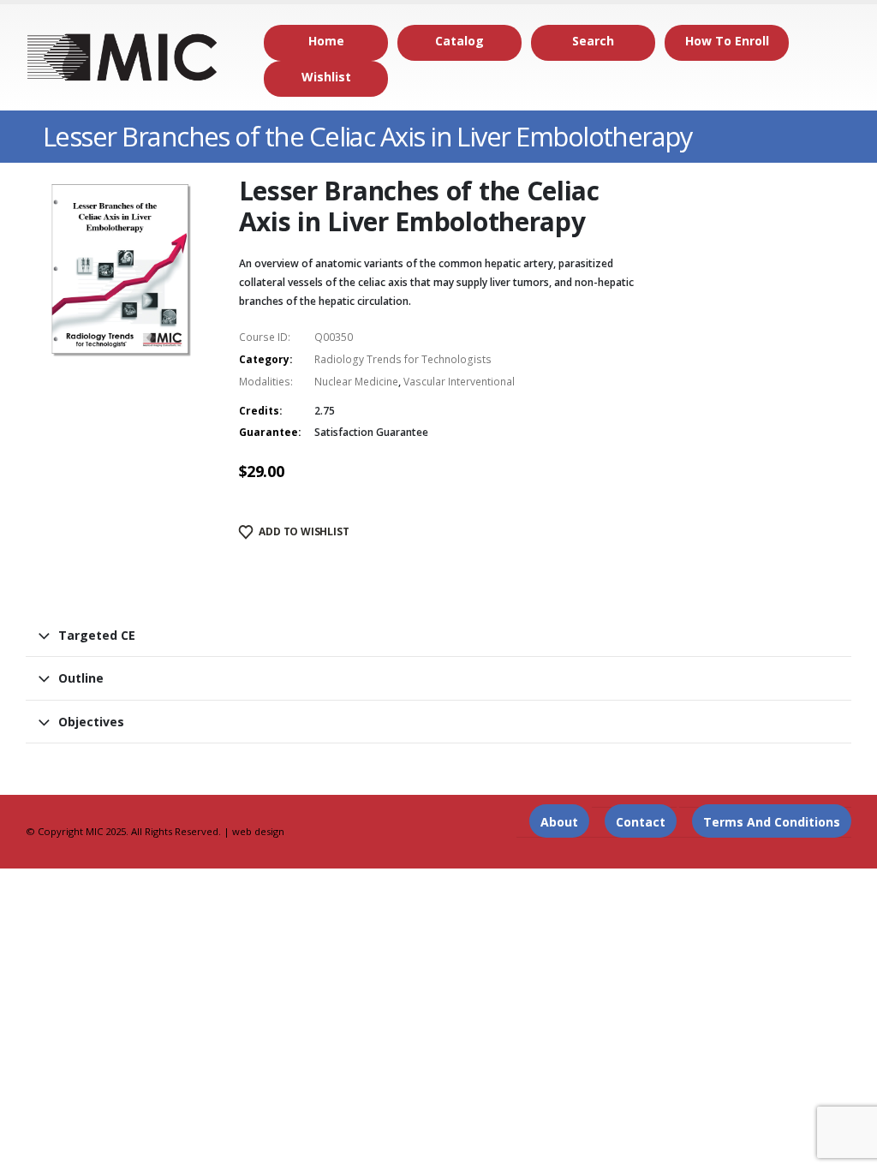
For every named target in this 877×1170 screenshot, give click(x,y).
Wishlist (326, 77)
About (559, 822)
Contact (640, 822)
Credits (259, 410)
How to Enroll (727, 41)
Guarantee (268, 432)
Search (593, 41)
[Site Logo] (123, 57)
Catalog (459, 41)
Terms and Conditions (771, 822)
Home (326, 41)
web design (258, 831)
